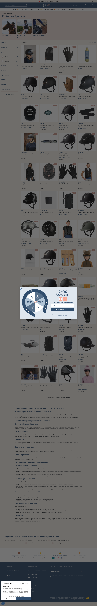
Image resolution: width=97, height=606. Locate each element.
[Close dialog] (21, 288)
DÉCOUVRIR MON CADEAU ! (63, 309)
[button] (3, 603)
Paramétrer (8, 598)
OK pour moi (24, 598)
